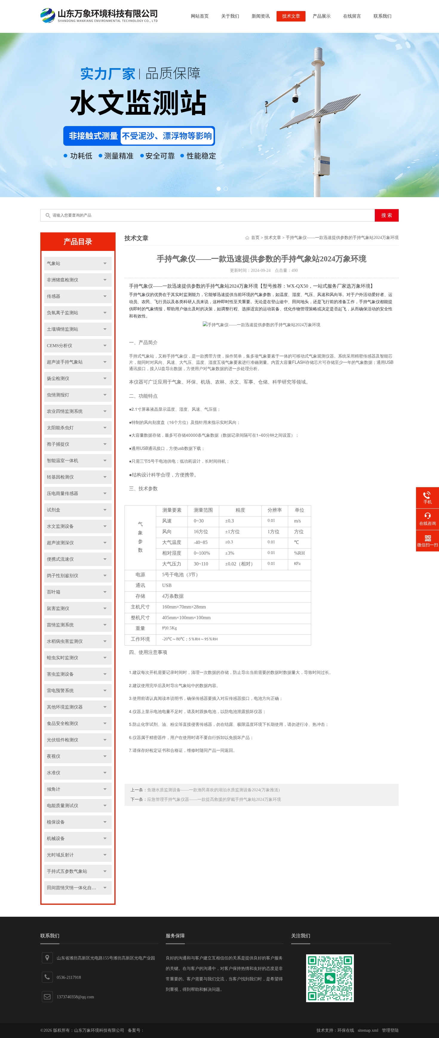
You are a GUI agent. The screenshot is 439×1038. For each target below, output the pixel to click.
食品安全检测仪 (62, 723)
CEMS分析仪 (59, 345)
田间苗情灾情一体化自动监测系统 (79, 887)
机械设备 (56, 838)
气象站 (53, 263)
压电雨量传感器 (62, 493)
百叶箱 (53, 592)
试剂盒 (53, 509)
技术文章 (291, 16)
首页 (255, 237)
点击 (105, 263)
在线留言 (352, 16)
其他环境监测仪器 (65, 707)
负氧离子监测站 (62, 312)
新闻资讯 (261, 16)
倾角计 (53, 789)
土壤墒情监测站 (62, 329)
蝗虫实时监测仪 (62, 657)
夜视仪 (53, 756)
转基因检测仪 (60, 477)
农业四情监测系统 (65, 411)
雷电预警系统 (60, 690)
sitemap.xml (368, 1030)
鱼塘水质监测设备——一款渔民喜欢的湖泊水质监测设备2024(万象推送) (213, 790)
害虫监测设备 (60, 674)
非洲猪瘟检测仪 (62, 279)
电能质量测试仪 (62, 805)
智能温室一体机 (62, 460)
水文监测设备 (60, 526)
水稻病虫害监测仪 (65, 641)
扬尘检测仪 (58, 378)
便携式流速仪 (60, 559)
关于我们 (230, 16)
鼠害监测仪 (58, 608)
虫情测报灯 (58, 394)
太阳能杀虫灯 (60, 427)
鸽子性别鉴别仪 (62, 575)
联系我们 (383, 16)
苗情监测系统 (60, 625)
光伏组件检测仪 (62, 740)
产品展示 (322, 16)
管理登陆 (390, 1030)
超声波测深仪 (60, 542)
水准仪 (53, 772)
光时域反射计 (60, 855)
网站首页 (200, 16)
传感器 (53, 296)
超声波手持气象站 (65, 362)
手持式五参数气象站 (67, 871)
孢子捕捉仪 (58, 444)
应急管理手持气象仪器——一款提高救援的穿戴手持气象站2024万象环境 (214, 799)
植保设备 (56, 822)
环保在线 (345, 1030)
